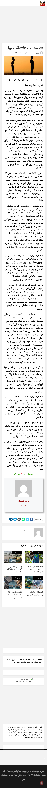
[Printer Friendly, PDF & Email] (23, 474)
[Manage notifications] (41, 783)
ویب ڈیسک (23, 501)
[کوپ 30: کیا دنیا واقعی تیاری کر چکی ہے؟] (34, 582)
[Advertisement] (23, 24)
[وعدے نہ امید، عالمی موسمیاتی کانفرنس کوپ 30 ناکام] (34, 557)
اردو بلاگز (37, 552)
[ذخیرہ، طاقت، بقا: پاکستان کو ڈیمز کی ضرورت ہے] (13, 582)
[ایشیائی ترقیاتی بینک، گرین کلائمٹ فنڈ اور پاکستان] (13, 557)
